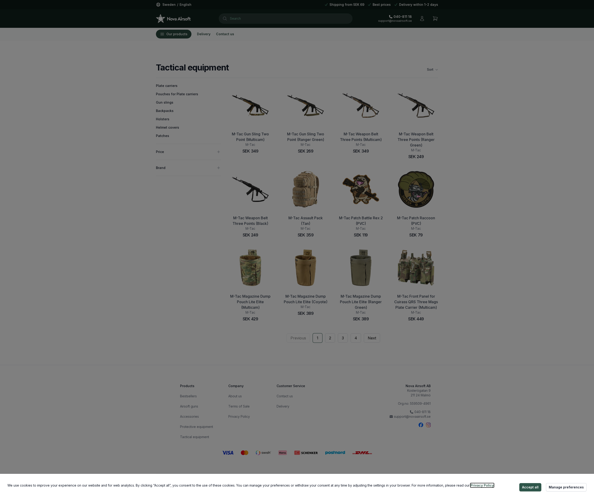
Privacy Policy (482, 485)
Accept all (530, 487)
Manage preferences (566, 487)
